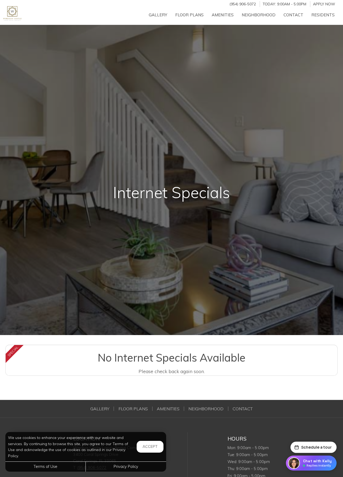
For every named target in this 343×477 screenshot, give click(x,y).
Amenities (168, 409)
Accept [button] (150, 446)
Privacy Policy (126, 466)
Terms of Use (45, 466)
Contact (243, 409)
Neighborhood (205, 409)
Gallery (99, 409)
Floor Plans (133, 409)
